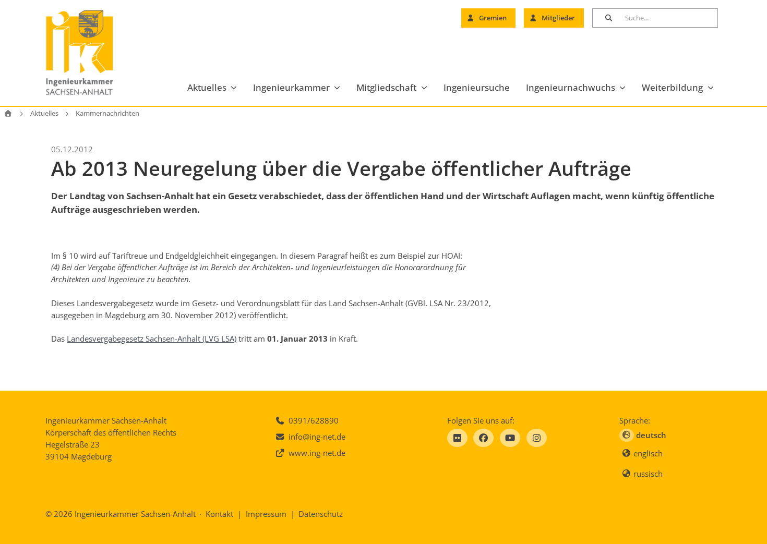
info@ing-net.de (317, 436)
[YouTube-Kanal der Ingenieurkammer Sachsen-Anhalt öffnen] (510, 438)
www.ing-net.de (317, 453)
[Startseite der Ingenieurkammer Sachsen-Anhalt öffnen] (91, 53)
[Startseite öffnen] (8, 113)
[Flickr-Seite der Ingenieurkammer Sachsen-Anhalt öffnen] (457, 438)
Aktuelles (206, 87)
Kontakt (219, 514)
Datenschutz (320, 514)
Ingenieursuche (477, 87)
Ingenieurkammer (291, 87)
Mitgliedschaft (386, 87)
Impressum (266, 514)
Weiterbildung (672, 87)
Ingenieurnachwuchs (570, 87)
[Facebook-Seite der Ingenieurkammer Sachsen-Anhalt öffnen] (483, 438)
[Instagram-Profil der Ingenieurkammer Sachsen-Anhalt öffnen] (536, 438)
